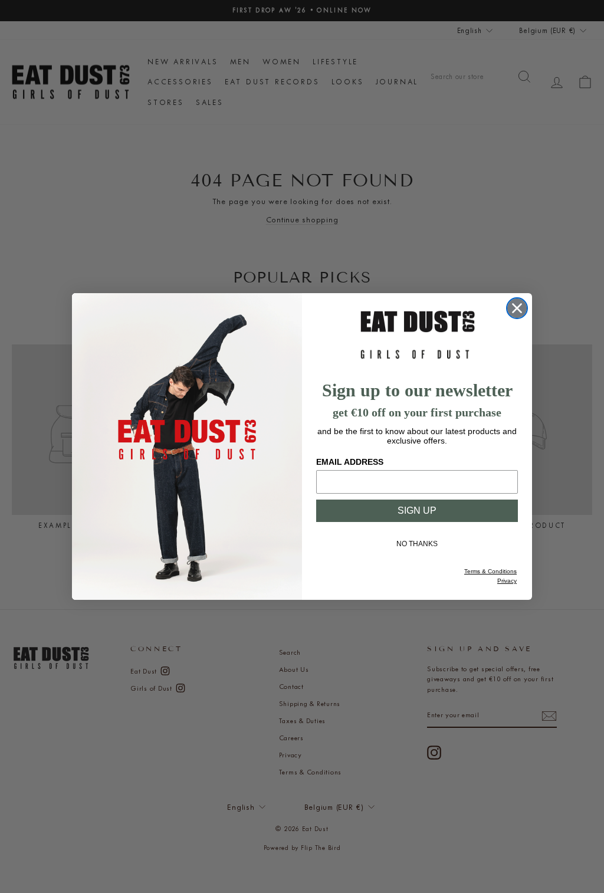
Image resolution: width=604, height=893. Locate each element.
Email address (349, 462)
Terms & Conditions (490, 571)
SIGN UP (417, 510)
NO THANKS (417, 544)
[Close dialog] (517, 308)
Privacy (507, 580)
